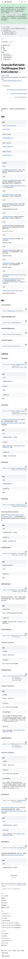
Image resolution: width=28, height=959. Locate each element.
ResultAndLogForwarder (14, 80)
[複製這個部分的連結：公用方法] (9, 354)
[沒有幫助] (12, 42)
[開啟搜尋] (19, 2)
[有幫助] (10, 42)
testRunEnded (6, 216)
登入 (25, 1)
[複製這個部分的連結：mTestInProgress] (13, 340)
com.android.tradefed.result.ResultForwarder (17, 89)
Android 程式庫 (4, 896)
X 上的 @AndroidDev (6, 916)
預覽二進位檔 (4, 902)
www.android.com (5, 938)
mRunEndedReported (8, 138)
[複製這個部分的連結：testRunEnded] (11, 547)
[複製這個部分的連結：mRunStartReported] (15, 328)
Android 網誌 (4, 918)
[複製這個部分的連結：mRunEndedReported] (16, 317)
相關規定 (3, 898)
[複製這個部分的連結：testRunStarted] (12, 629)
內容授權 (19, 883)
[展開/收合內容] (11, 45)
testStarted (6, 274)
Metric (22, 621)
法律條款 (14, 950)
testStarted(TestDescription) (11, 278)
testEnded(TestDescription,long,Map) (13, 281)
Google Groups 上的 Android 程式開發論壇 (11, 925)
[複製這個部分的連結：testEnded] (9, 358)
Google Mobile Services (6, 940)
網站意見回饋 (5, 952)
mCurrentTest (6, 129)
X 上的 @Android (5, 913)
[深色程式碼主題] (26, 309)
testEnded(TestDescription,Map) (12, 185)
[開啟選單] (2, 1)
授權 (19, 950)
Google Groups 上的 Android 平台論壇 (10, 923)
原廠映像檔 (3, 905)
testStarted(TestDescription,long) (12, 423)
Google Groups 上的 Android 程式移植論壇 (11, 927)
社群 (10, 950)
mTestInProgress (7, 155)
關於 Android (4, 950)
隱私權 (22, 950)
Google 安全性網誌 (5, 920)
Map (15, 456)
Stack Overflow (4, 943)
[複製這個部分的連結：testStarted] (10, 794)
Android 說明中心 (5, 933)
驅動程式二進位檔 (5, 907)
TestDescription (11, 125)
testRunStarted (7, 238)
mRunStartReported (8, 146)
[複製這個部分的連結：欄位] (6, 300)
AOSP (2, 39)
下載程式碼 (3, 900)
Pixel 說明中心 (4, 936)
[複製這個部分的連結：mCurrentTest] (11, 305)
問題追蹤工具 (4, 945)
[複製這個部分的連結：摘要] (6, 117)
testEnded (5, 170)
